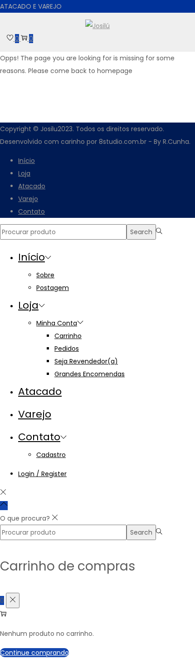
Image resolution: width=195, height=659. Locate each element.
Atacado (31, 186)
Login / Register (42, 473)
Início (26, 160)
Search (141, 231)
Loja (24, 173)
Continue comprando (34, 652)
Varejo (28, 198)
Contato (31, 211)
